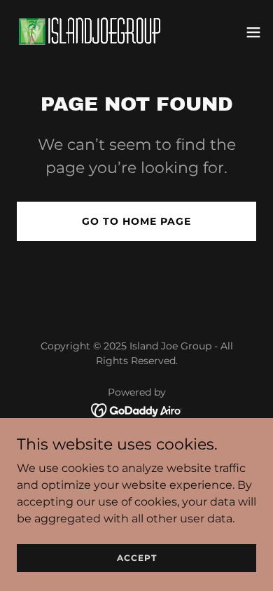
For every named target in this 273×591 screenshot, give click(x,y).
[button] (253, 32)
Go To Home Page (136, 221)
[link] (89, 32)
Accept (137, 557)
